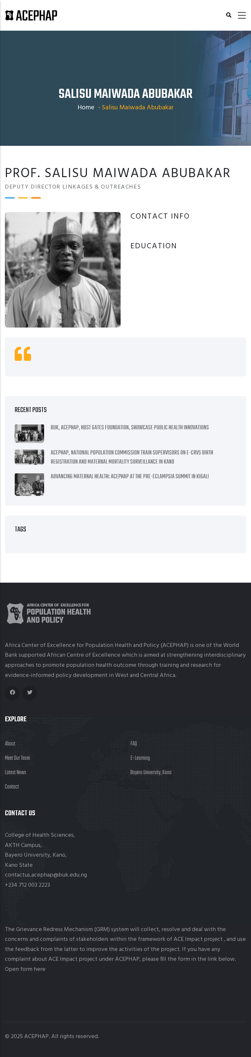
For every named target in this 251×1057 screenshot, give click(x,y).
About (10, 744)
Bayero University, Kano (151, 772)
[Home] (31, 15)
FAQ (133, 744)
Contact (12, 787)
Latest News (15, 772)
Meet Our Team (17, 758)
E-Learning (140, 758)
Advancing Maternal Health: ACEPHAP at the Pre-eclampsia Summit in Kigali (130, 477)
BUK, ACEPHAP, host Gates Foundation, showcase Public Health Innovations (130, 428)
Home (85, 107)
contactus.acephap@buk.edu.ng (46, 875)
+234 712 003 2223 (27, 885)
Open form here (25, 969)
